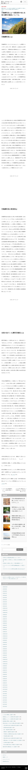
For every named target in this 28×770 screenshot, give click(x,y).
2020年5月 (5, 623)
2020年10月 (5, 612)
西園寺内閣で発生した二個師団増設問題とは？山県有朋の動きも (18, 517)
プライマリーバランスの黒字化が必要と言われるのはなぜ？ (14, 568)
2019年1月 (5, 657)
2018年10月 (5, 663)
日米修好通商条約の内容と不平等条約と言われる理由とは (18, 535)
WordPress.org (6, 761)
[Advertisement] (14, 105)
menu (25, 1)
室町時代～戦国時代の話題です (9, 731)
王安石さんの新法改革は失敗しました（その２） (12, 557)
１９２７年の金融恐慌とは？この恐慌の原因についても (7, 490)
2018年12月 (5, 659)
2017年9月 (5, 691)
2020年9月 (5, 614)
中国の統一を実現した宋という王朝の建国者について (13, 563)
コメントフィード (6, 759)
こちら (13, 474)
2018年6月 (5, 672)
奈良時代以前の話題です (8, 727)
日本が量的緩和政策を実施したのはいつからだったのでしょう (18, 500)
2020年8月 (5, 616)
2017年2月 (5, 706)
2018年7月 (5, 670)
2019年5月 (5, 648)
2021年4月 (5, 599)
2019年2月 (5, 655)
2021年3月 (5, 601)
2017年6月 (5, 697)
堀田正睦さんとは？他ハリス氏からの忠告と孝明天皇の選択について (18, 509)
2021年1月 (5, 606)
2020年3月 (5, 627)
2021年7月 (5, 593)
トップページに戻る (6, 544)
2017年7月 (5, 695)
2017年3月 (5, 704)
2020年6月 (5, 621)
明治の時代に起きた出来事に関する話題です (12, 738)
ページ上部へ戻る (26, 768)
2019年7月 (5, 644)
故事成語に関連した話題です (8, 721)
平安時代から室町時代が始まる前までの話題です (13, 733)
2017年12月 (5, 685)
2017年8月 (5, 693)
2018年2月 (5, 680)
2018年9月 (5, 665)
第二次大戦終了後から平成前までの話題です (12, 744)
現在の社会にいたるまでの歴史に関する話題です (13, 9)
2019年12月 (5, 633)
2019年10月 (5, 638)
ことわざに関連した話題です (8, 714)
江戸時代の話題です (7, 742)
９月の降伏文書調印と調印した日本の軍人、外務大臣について (18, 526)
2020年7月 (5, 618)
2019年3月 (5, 653)
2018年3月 (5, 678)
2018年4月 (5, 676)
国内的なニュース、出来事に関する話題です (11, 716)
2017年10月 (5, 689)
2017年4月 (5, 702)
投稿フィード (5, 757)
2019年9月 (5, 640)
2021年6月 (5, 595)
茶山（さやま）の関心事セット (6, 2)
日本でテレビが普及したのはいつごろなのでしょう (12, 577)
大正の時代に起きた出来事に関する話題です (12, 725)
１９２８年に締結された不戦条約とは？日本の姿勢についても (21, 490)
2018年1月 (5, 682)
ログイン (4, 755)
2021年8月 (5, 591)
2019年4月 (5, 650)
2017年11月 (5, 687)
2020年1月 (5, 631)
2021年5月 (5, 597)
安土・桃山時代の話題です (9, 729)
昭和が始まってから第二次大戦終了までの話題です (11, 8)
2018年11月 (5, 661)
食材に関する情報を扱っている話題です (10, 746)
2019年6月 (5, 646)
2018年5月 (5, 674)
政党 (2, 11)
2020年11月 (5, 610)
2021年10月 (5, 586)
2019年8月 (5, 642)
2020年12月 (5, 608)
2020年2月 (5, 629)
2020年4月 (5, 625)
